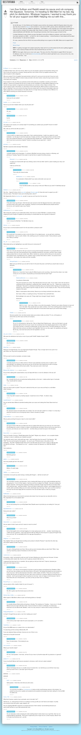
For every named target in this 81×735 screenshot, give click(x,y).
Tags (42, 2)
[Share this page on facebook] (11, 63)
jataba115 (5, 659)
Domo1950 (6, 433)
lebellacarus (19, 176)
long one (28, 27)
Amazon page (34, 192)
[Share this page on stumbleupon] (22, 63)
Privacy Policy (33, 726)
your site (24, 192)
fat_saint (5, 122)
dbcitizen (5, 190)
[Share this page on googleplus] (17, 63)
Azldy (4, 385)
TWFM (5, 472)
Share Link (5, 93)
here (52, 49)
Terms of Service (43, 726)
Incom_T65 (6, 697)
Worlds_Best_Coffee (8, 595)
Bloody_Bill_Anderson (8, 370)
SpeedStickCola (7, 508)
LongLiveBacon (7, 416)
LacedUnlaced (7, 400)
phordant (5, 144)
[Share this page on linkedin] (20, 63)
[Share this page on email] (28, 63)
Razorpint (12, 159)
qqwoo (5, 459)
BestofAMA (9, 2)
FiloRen (12, 312)
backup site (19, 196)
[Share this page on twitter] (14, 63)
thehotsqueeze (11, 95)
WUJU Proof (16, 45)
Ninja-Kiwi (5, 347)
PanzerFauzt (6, 582)
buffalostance (6, 210)
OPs (31, 2)
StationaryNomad (20, 278)
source (76, 60)
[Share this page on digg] (25, 63)
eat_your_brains (7, 334)
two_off (5, 241)
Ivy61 (8, 680)
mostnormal (6, 555)
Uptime (50, 726)
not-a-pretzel (6, 645)
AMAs (21, 2)
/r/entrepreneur (27, 689)
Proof (14, 43)
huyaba (5, 102)
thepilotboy (6, 625)
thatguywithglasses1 (8, 611)
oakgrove (5, 538)
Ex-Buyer (5, 68)
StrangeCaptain (14, 261)
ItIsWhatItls (6, 493)
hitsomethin (6, 522)
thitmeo (5, 225)
